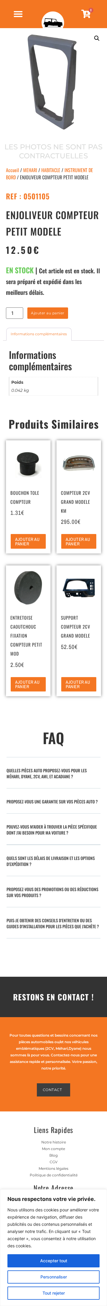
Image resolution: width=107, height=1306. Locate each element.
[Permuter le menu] (18, 14)
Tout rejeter (54, 1293)
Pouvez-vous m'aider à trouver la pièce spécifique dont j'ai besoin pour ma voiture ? (52, 829)
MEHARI (30, 170)
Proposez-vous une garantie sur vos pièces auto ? (52, 801)
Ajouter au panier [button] (27, 541)
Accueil (12, 170)
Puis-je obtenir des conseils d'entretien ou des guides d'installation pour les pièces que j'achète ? (53, 923)
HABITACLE (50, 170)
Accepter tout (53, 1260)
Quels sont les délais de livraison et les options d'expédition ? (51, 861)
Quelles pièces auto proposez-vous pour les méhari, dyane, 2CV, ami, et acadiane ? (47, 773)
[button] (97, 38)
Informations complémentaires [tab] (39, 334)
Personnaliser (53, 1276)
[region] (53, 1247)
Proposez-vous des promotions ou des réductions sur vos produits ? (52, 892)
